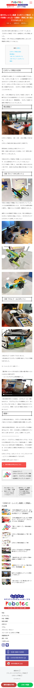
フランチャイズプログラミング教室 (16, 673)
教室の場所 (5, 621)
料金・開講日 (5, 618)
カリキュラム (5, 616)
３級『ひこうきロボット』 (16, 56)
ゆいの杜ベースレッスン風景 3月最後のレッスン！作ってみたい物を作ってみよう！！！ (9, 491)
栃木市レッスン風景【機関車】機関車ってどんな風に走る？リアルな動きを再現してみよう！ (24, 491)
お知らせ (16, 23)
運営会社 (16, 671)
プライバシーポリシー (8, 630)
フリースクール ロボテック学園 (10, 633)
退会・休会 (5, 638)
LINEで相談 (25, 685)
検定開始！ (12, 54)
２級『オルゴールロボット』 (17, 59)
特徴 (3, 613)
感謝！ (11, 61)
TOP (8, 23)
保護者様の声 (5, 636)
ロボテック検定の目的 (15, 52)
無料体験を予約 (9, 685)
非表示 (18, 48)
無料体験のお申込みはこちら (13, 464)
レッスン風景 (17, 503)
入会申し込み (5, 641)
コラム (3, 627)
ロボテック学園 (16, 676)
